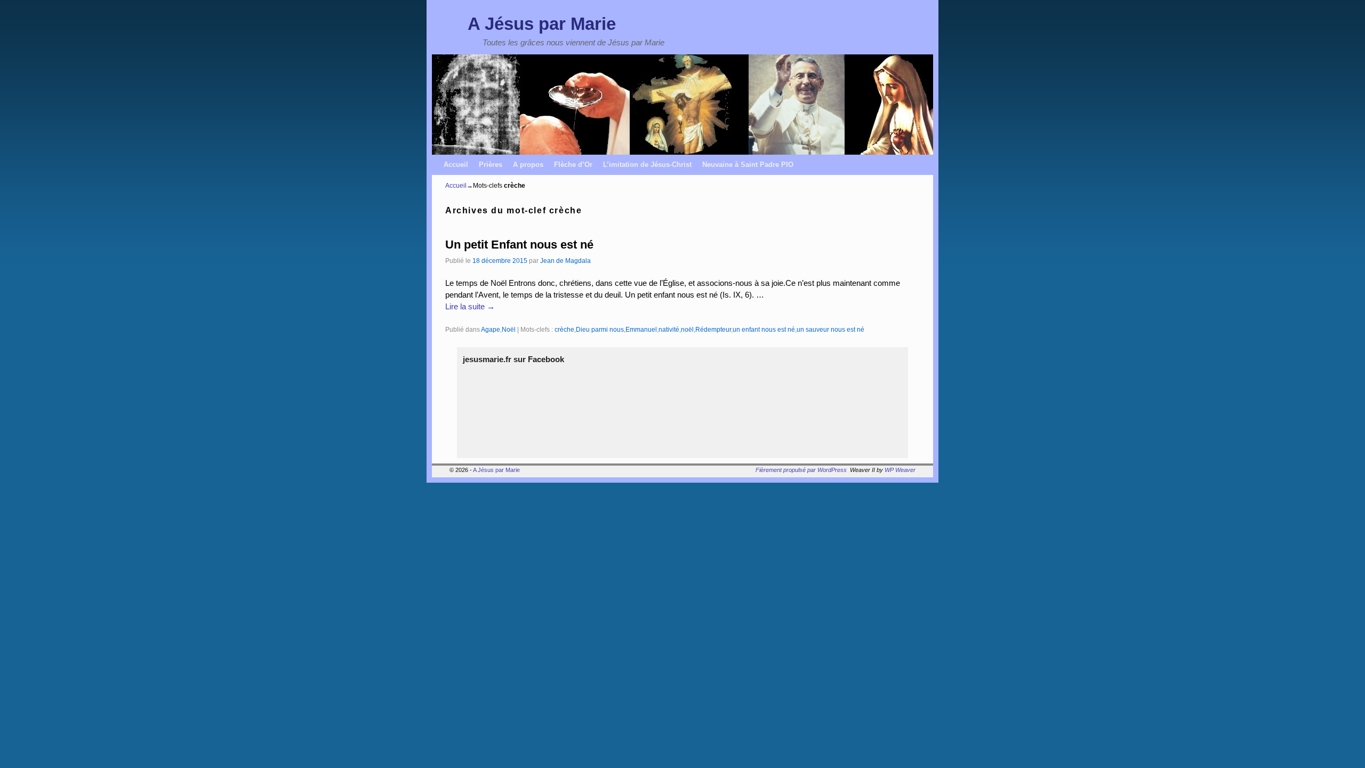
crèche (564, 329)
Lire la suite (470, 306)
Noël (509, 329)
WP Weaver (900, 470)
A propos (528, 165)
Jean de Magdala (565, 260)
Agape (490, 329)
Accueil (456, 165)
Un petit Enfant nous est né (519, 244)
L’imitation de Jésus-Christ (647, 165)
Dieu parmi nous (600, 329)
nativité (669, 329)
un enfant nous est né (764, 329)
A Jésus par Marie (542, 24)
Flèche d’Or (573, 165)
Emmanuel (641, 329)
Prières (490, 165)
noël (687, 329)
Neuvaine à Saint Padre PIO (747, 165)
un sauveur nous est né (830, 329)
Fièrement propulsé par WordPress (801, 470)
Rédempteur (713, 329)
